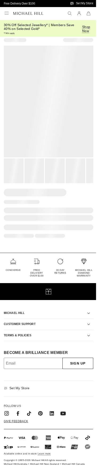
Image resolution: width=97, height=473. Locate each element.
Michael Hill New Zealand (44, 467)
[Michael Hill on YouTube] (63, 408)
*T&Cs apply (9, 33)
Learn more (44, 456)
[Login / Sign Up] (79, 13)
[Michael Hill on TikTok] (29, 408)
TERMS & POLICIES (17, 330)
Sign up (74, 358)
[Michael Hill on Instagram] (6, 408)
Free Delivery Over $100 (19, 3)
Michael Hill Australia (15, 467)
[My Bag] (88, 13)
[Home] (28, 13)
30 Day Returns (60, 271)
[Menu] (6, 13)
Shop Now (86, 29)
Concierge (13, 270)
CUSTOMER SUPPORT (20, 318)
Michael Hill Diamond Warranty (84, 273)
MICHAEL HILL (14, 307)
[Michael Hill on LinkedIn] (52, 408)
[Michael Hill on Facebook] (18, 408)
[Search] (70, 13)
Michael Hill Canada (73, 467)
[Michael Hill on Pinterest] (40, 408)
